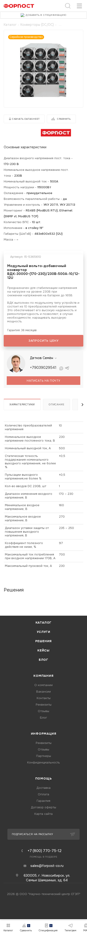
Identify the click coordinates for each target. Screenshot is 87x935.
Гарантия (43, 801)
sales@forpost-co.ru (47, 865)
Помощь (43, 778)
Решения (43, 641)
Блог (43, 660)
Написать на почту (43, 381)
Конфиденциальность (43, 762)
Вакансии (43, 692)
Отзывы (43, 711)
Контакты (44, 698)
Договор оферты (43, 807)
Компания (43, 676)
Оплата (43, 794)
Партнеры (43, 756)
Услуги (43, 632)
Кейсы (43, 650)
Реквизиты (44, 705)
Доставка (43, 788)
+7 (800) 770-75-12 (44, 851)
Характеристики (22, 404)
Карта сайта (43, 814)
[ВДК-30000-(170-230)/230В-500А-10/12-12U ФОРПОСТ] (44, 71)
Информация (43, 734)
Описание (56, 404)
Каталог (43, 622)
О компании (43, 685)
